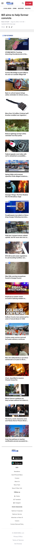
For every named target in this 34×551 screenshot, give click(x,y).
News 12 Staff (5, 21)
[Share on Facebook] (6, 27)
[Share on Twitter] (9, 27)
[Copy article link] (11, 27)
